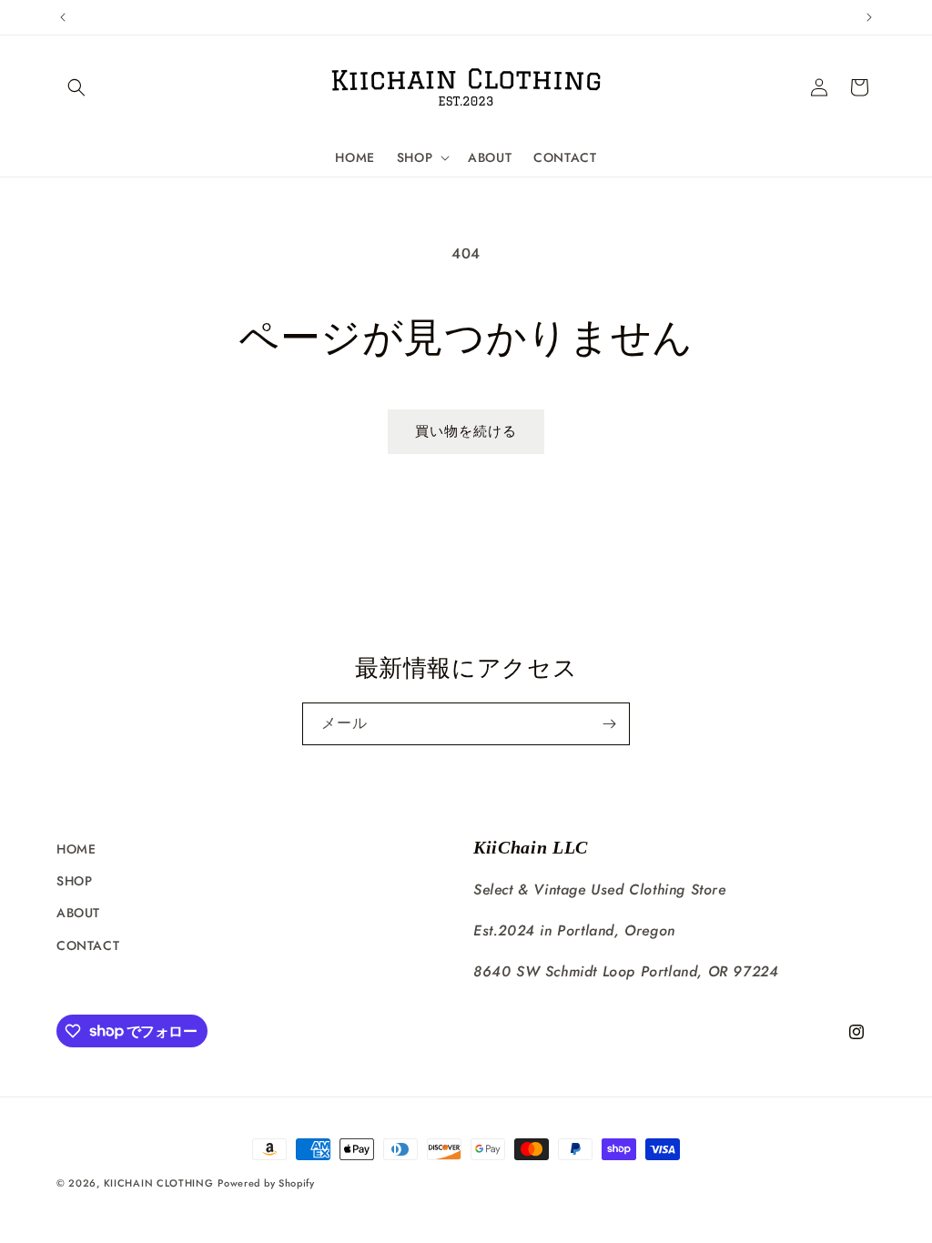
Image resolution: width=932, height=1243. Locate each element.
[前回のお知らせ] (63, 17)
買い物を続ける (466, 431)
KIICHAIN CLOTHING (159, 1183)
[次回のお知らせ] (869, 17)
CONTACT (87, 945)
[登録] (609, 723)
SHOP (74, 881)
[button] (76, 87)
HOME (76, 849)
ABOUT (78, 913)
